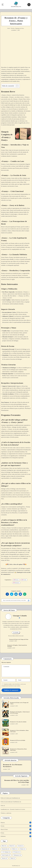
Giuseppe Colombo (20, 616)
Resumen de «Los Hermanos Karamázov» (12, 765)
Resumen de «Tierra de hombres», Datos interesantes (19, 731)
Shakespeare (17, 855)
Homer (22, 849)
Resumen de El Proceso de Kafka (17, 740)
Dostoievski (5, 849)
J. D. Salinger (6, 852)
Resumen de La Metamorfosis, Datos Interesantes (18, 749)
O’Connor (16, 852)
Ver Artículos (16, 632)
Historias (17, 579)
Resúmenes (17, 582)
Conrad (20, 845)
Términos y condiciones (6, 813)
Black (4, 845)
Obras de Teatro (4, 829)
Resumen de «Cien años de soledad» (18, 721)
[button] (16, 86)
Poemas (2, 832)
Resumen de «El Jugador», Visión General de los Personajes (17, 646)
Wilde (12, 858)
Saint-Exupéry (6, 855)
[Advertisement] (16, 49)
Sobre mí (3, 805)
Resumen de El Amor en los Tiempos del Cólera (18, 639)
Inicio (8, 28)
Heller (14, 849)
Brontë (12, 845)
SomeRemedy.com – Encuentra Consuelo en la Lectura (13, 809)
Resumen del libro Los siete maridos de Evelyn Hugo (16, 781)
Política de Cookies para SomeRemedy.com (10, 798)
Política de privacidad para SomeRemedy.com (11, 801)
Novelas (13, 28)
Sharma (4, 858)
